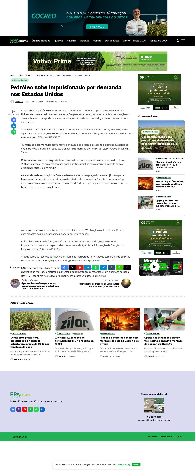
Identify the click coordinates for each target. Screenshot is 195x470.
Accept (136, 465)
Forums (178, 465)
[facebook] (12, 438)
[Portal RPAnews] (19, 41)
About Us (152, 465)
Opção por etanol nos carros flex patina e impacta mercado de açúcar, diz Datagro (167, 203)
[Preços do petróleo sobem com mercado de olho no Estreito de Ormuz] (145, 183)
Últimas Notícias (26, 75)
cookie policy (124, 464)
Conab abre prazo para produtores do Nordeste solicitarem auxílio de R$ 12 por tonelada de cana (160, 140)
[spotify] (30, 438)
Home (13, 75)
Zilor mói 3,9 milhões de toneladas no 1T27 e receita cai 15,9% (168, 165)
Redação (19, 101)
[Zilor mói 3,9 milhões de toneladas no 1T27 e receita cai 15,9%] (145, 164)
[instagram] (18, 438)
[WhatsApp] (36, 438)
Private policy (166, 465)
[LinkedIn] (42, 438)
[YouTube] (24, 438)
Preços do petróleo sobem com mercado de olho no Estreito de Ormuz (170, 184)
